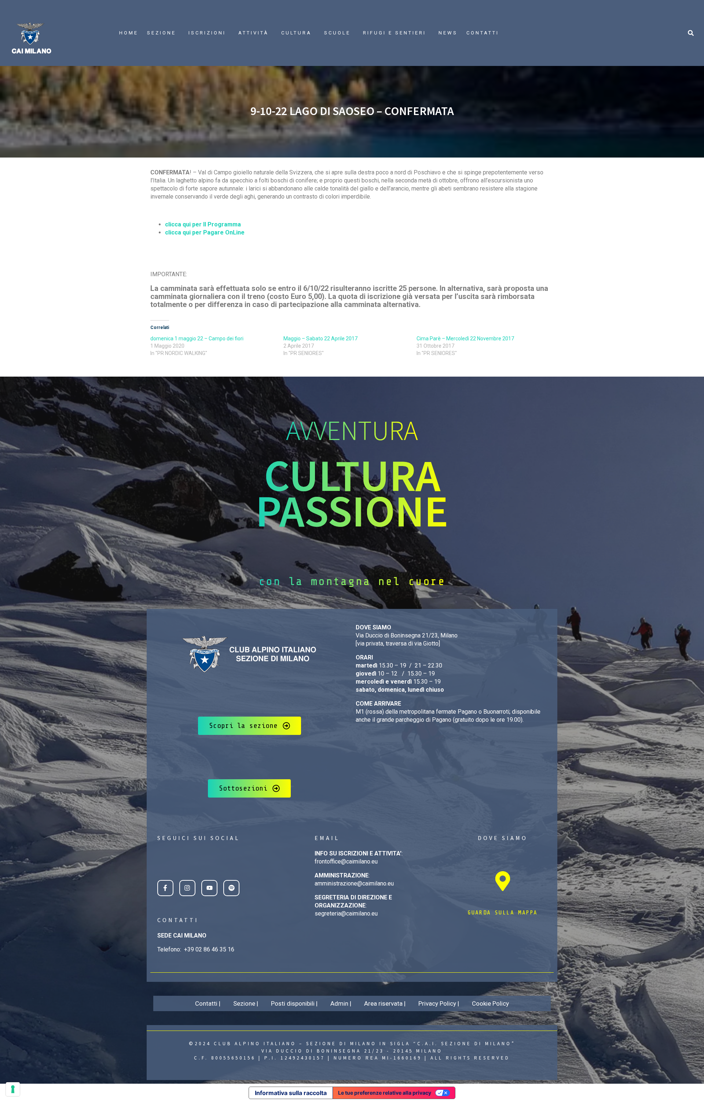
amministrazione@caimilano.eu (354, 883)
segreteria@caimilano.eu (346, 913)
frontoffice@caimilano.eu (346, 861)
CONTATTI (482, 33)
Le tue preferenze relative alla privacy (384, 1093)
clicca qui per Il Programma (203, 224)
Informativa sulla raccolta (291, 1093)
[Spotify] (231, 888)
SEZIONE (161, 33)
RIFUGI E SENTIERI (394, 33)
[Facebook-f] (165, 888)
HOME (128, 33)
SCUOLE (337, 33)
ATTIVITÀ (253, 33)
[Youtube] (209, 888)
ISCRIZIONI (207, 33)
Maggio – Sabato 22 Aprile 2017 (320, 338)
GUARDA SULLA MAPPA (502, 912)
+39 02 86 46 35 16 (209, 949)
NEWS (448, 33)
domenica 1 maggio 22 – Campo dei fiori (196, 338)
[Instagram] (187, 888)
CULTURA (296, 33)
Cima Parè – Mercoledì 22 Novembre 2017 (465, 338)
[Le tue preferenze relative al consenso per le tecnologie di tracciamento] (13, 1089)
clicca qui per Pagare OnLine (205, 232)
